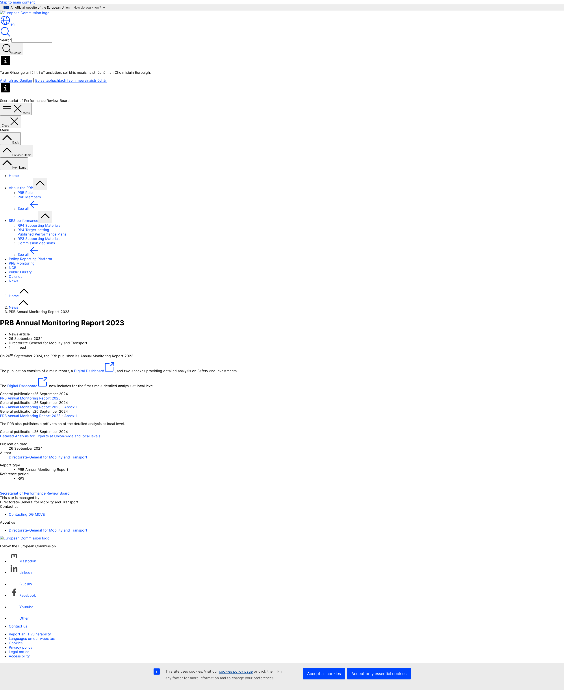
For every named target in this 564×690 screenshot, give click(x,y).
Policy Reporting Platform (30, 259)
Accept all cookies (324, 673)
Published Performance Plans (42, 234)
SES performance (23, 220)
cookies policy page (236, 671)
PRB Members (29, 197)
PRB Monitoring (22, 263)
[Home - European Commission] (25, 13)
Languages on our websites (32, 638)
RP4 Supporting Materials (39, 225)
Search (5, 40)
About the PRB (21, 188)
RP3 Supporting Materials (39, 238)
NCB (12, 267)
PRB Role (25, 192)
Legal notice (19, 652)
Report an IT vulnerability (30, 634)
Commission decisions (36, 243)
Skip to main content (17, 2)
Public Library (20, 272)
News (13, 281)
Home (14, 175)
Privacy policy (20, 647)
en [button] (13, 24)
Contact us (18, 626)
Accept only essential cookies (378, 673)
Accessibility (19, 656)
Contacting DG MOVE (27, 514)
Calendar (16, 276)
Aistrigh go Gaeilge (16, 80)
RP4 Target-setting (33, 230)
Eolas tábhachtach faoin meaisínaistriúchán (71, 80)
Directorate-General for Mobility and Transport (48, 457)
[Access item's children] (40, 184)
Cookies (15, 643)
